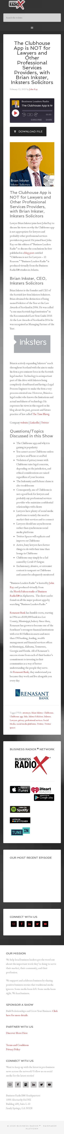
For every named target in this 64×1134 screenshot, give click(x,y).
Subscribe (36, 119)
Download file (31, 131)
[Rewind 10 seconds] (24, 114)
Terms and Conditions (17, 1045)
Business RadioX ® (32, 5)
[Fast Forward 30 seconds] (36, 114)
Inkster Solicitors (36, 716)
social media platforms (26, 723)
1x (30, 114)
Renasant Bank (17, 612)
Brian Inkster (37, 712)
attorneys (26, 712)
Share (49, 119)
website (24, 422)
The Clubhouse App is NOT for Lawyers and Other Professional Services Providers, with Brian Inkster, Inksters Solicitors (32, 62)
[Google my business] (26, 1085)
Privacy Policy (13, 1049)
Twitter (45, 422)
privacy (21, 720)
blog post (29, 253)
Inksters (47, 716)
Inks (26, 716)
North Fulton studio (24, 591)
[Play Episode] (15, 113)
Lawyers (13, 720)
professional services (33, 720)
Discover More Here (17, 1033)
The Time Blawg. (41, 414)
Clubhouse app (16, 716)
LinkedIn (34, 422)
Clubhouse (48, 712)
